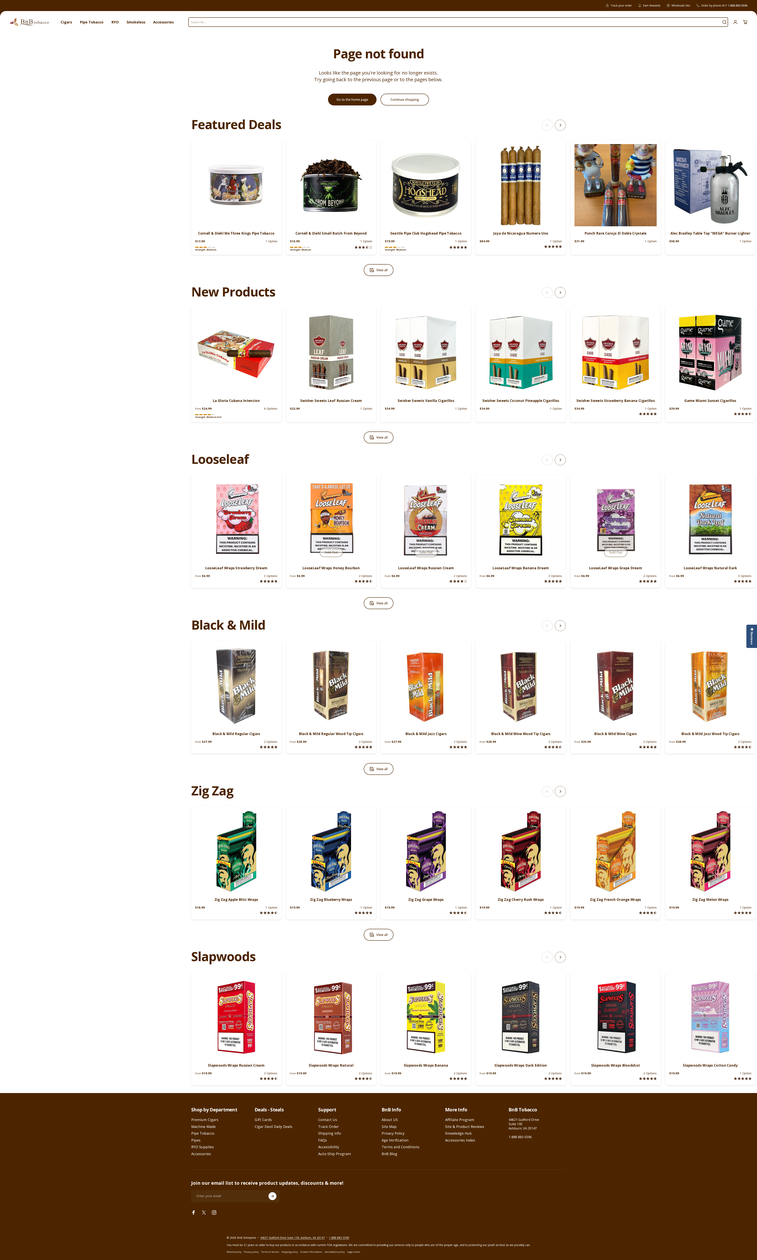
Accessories (201, 1154)
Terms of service (270, 1251)
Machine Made (203, 1126)
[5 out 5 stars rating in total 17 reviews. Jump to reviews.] (363, 747)
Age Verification (395, 1140)
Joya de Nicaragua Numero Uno (520, 233)
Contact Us (327, 1119)
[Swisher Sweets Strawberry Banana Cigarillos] (615, 352)
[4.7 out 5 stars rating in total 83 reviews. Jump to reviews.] (458, 912)
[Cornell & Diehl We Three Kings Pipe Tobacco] (236, 185)
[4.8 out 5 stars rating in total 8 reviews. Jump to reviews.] (268, 581)
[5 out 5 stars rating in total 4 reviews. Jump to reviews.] (648, 1078)
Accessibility (328, 1147)
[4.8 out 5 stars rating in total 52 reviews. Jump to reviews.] (742, 912)
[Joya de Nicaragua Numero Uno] (521, 185)
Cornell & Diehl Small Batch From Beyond (331, 233)
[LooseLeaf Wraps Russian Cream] (426, 520)
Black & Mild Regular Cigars (236, 734)
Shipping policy (290, 1251)
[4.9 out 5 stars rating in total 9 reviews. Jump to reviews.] (648, 581)
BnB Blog (389, 1154)
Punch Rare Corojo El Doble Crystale (616, 233)
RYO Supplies (202, 1147)
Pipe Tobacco (202, 1133)
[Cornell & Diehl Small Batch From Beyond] (331, 185)
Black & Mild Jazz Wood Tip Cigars (710, 734)
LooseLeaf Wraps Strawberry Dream (236, 568)
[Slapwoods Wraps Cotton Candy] (710, 1017)
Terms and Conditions (400, 1147)
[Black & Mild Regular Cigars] (236, 686)
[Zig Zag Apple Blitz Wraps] (236, 851)
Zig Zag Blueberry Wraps (331, 899)
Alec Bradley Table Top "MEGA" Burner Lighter (710, 233)
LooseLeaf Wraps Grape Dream (615, 568)
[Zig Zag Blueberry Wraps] (331, 851)
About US (390, 1119)
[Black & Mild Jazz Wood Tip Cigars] (710, 686)
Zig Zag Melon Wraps (710, 899)
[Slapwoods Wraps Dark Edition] (521, 1017)
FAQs (322, 1140)
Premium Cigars (204, 1119)
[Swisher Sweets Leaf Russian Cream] (331, 352)
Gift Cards (263, 1119)
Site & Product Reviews (464, 1126)
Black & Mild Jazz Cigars (426, 734)
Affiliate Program (459, 1119)
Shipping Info (329, 1133)
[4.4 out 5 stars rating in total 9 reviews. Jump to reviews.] (363, 1078)
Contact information (311, 1251)
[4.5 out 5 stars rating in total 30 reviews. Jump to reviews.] (648, 912)
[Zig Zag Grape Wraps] (426, 851)
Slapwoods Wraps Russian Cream (236, 1065)
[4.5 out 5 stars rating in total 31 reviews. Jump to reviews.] (553, 747)
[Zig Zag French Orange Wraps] (615, 851)
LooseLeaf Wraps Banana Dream (520, 568)
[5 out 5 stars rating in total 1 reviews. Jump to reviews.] (553, 246)
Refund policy (234, 1251)
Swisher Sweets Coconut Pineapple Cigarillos (520, 400)
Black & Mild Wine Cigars (615, 734)
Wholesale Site (680, 5)
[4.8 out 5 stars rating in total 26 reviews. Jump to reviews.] (648, 747)
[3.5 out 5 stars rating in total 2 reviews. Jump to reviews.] (363, 247)
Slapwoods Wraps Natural (331, 1065)
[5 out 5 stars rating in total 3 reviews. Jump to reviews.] (553, 1078)
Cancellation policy (334, 1251)
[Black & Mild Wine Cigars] (615, 686)
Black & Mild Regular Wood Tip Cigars (331, 734)
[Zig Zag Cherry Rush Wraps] (521, 851)
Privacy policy (251, 1251)
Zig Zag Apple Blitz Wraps (236, 899)
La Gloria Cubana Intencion (236, 400)
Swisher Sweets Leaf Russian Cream (331, 400)
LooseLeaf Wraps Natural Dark (710, 568)
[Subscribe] (272, 1196)
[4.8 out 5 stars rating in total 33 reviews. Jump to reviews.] (268, 747)
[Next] (560, 125)
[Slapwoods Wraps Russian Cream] (236, 1017)
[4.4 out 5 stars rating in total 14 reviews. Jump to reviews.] (268, 1078)
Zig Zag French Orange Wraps (615, 899)
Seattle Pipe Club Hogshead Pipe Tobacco (426, 233)
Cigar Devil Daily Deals (273, 1126)
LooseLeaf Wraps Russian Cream (426, 568)
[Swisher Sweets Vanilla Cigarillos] (426, 352)
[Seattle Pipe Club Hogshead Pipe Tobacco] (426, 185)
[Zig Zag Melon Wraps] (710, 851)
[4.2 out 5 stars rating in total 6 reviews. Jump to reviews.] (458, 581)
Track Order (328, 1126)
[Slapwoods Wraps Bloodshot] (615, 1017)
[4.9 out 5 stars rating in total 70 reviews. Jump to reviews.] (363, 912)
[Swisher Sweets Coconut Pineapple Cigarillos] (521, 352)
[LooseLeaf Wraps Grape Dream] (615, 520)
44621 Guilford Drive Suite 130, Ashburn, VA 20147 (292, 1237)
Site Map (389, 1126)
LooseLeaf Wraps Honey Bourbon (331, 568)
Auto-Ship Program (334, 1154)
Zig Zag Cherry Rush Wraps (521, 899)
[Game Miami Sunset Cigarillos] (710, 352)
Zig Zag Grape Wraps (426, 899)
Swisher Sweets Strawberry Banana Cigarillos (615, 400)
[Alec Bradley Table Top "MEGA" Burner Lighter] (710, 185)
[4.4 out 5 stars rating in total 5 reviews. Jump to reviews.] (363, 581)
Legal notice (353, 1251)
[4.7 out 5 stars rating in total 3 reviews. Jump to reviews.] (742, 413)
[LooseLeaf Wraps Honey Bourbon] (331, 520)
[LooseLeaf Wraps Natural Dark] (710, 520)
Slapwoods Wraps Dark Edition (520, 1065)
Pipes (195, 1140)
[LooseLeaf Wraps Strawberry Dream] (236, 520)
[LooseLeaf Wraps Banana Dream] (521, 520)
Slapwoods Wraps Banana (426, 1065)
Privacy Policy (393, 1133)
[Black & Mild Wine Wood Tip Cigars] (521, 686)
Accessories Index (460, 1140)
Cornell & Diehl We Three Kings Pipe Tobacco (236, 233)
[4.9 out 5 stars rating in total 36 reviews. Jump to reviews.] (458, 747)
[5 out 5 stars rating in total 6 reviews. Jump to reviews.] (458, 1078)
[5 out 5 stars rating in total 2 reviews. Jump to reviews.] (458, 247)
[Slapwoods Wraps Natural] (331, 1017)
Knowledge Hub (458, 1133)
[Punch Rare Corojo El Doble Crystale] (615, 185)
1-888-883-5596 (520, 1137)
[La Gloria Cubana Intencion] (236, 352)
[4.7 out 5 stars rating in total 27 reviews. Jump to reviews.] (742, 747)
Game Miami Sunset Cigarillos (710, 400)
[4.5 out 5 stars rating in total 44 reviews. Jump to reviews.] (268, 912)
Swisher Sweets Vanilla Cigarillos (426, 400)
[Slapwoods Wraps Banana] (426, 1017)
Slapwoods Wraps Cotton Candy (710, 1065)
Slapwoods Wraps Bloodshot (615, 1065)
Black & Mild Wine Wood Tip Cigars (521, 734)
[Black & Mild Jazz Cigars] (426, 686)
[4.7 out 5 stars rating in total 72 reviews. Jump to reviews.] (553, 912)
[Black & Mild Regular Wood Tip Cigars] (331, 686)
